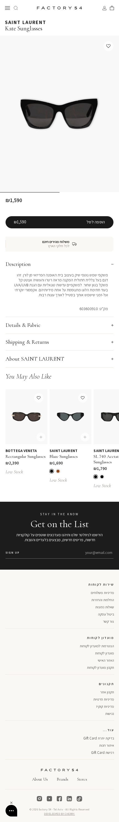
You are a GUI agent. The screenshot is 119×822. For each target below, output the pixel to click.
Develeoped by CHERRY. (59, 814)
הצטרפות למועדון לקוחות (97, 646)
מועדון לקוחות (104, 653)
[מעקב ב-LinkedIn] (69, 799)
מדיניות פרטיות (103, 699)
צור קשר (108, 621)
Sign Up (12, 552)
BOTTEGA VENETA (21, 451)
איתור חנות (106, 745)
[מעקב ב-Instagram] (39, 799)
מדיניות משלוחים (102, 592)
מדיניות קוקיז (105, 706)
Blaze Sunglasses (64, 456)
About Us (40, 779)
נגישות (109, 713)
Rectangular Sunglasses (26, 456)
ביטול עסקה (106, 614)
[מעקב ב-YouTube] (49, 799)
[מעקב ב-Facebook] (59, 799)
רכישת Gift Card (102, 752)
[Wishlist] (108, 46)
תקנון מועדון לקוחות (100, 667)
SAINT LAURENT (25, 22)
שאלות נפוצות (104, 607)
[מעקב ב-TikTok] (79, 799)
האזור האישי (106, 660)
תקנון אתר (107, 692)
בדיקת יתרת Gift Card (98, 738)
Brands (62, 779)
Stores (82, 779)
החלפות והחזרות (102, 600)
